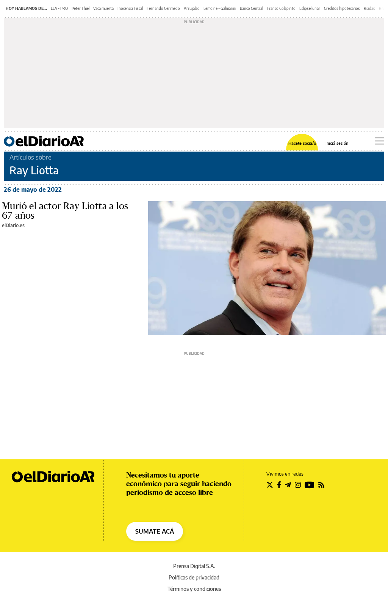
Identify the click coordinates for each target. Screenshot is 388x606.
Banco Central (251, 8)
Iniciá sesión (336, 143)
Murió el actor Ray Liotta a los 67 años (65, 210)
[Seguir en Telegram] (288, 484)
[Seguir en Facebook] (279, 484)
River (383, 8)
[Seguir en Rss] (321, 484)
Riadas (369, 8)
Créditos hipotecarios (342, 8)
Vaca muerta (103, 8)
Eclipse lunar (309, 8)
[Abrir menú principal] (379, 141)
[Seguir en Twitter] (269, 484)
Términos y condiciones (194, 589)
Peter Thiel (80, 8)
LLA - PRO (59, 8)
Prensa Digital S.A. (194, 566)
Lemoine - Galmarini (219, 8)
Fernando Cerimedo (163, 8)
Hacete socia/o (302, 143)
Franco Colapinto (281, 8)
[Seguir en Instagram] (298, 484)
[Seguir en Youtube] (309, 484)
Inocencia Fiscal (130, 8)
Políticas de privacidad (194, 577)
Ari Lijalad (192, 8)
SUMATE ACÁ (154, 531)
